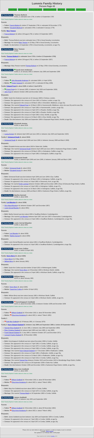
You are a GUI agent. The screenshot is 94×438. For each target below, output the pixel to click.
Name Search (80, 9)
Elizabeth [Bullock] (16, 28)
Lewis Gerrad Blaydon (11, 208)
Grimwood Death (13, 137)
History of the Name (35, 9)
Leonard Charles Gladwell (12, 335)
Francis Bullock (15, 25)
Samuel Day (24, 360)
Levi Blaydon (11, 202)
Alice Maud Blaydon (11, 205)
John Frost (7, 92)
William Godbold (16, 312)
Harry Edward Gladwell (16, 325)
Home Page (13, 9)
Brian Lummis (49, 431)
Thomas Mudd (24, 393)
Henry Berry (11, 256)
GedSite (53, 436)
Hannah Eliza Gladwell (11, 328)
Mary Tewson (11, 31)
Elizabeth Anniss (15, 170)
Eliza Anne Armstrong (19, 315)
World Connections (50, 9)
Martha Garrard (15, 236)
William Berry (8, 261)
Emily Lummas (24, 184)
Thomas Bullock (12, 56)
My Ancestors (22, 9)
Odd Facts (61, 9)
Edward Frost (11, 86)
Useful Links (70, 9)
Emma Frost (10, 89)
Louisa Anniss (9, 134)
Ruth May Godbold (12, 321)
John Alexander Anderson (19, 80)
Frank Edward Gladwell (12, 332)
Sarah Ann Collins (16, 289)
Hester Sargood (17, 83)
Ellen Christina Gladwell (12, 330)
